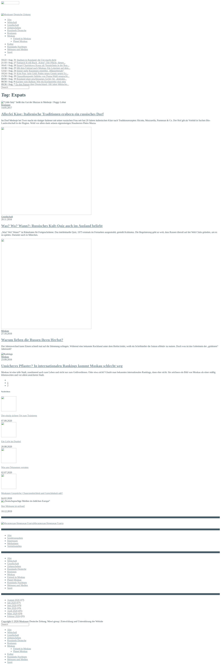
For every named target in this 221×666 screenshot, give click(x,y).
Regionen (11, 33)
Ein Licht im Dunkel (11, 441)
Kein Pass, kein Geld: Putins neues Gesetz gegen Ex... (42, 73)
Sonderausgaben (15, 538)
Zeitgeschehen (14, 27)
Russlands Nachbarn (17, 46)
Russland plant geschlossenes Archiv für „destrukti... (41, 79)
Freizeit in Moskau (22, 38)
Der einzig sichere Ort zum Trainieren (19, 415)
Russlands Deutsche (16, 30)
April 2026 (12, 611)
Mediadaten (12, 543)
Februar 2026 (13, 616)
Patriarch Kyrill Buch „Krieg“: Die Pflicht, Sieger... (41, 62)
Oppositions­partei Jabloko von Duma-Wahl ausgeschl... (43, 76)
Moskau (11, 36)
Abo (9, 19)
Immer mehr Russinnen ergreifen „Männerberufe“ (40, 71)
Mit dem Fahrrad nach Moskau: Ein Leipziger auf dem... (43, 68)
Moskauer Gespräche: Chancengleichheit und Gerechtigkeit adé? (32, 493)
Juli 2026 (11, 602)
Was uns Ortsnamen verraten (14, 467)
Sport (9, 52)
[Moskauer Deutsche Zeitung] (16, 14)
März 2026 (12, 613)
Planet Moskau (20, 41)
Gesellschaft (13, 25)
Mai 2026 (11, 608)
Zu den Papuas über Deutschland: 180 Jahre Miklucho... (42, 84)
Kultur (10, 44)
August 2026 (13, 600)
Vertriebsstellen (14, 546)
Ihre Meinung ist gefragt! (13, 506)
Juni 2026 (12, 605)
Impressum (12, 540)
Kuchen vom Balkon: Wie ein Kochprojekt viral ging (40, 81)
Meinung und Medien (17, 49)
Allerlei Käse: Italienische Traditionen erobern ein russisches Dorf (52, 114)
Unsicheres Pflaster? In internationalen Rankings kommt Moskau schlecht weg (62, 366)
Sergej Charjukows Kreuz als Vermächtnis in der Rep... (43, 65)
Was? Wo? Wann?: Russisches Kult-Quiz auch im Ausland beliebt (52, 226)
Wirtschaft (12, 22)
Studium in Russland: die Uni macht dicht (36, 60)
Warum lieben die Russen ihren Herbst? (32, 340)
